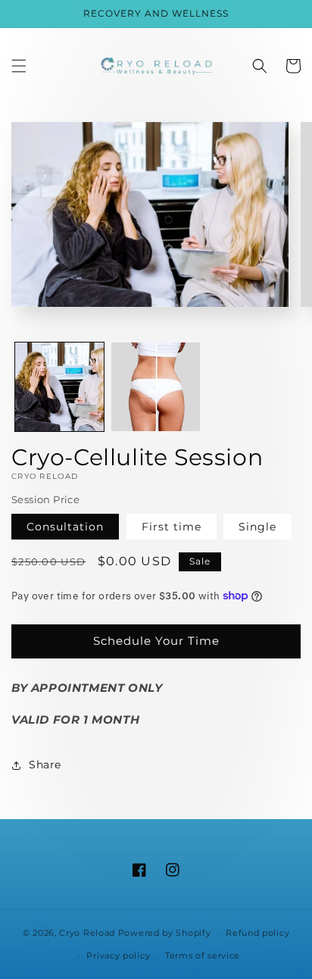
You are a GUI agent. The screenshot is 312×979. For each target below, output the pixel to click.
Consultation (65, 526)
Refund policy (257, 932)
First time (171, 526)
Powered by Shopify (164, 932)
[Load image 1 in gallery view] (59, 386)
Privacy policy (118, 955)
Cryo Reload (87, 932)
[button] (19, 66)
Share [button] (45, 764)
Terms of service (202, 955)
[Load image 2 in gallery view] (155, 386)
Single (257, 526)
